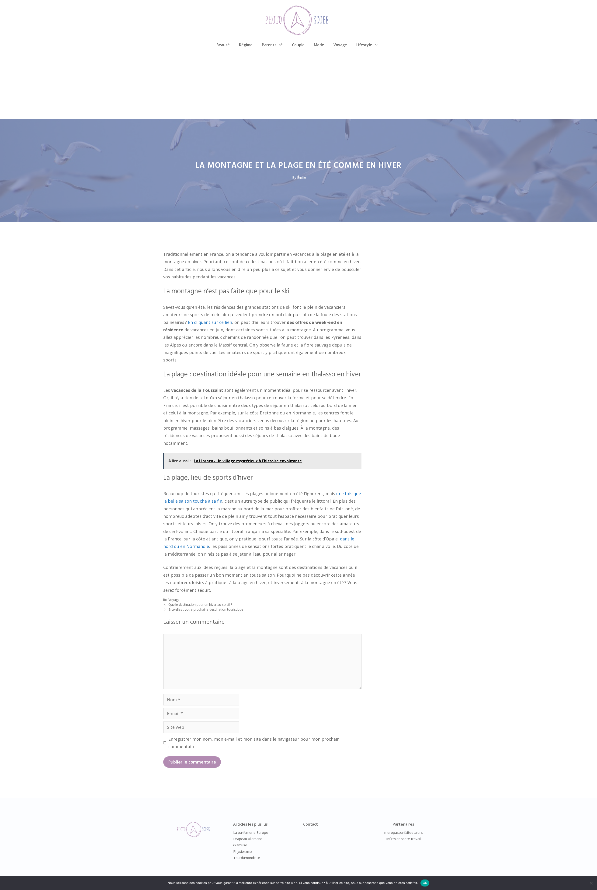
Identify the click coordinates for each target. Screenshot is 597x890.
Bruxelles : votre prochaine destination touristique (205, 609)
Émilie (301, 177)
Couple (298, 44)
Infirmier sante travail (403, 838)
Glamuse (240, 845)
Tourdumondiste (246, 857)
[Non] (591, 883)
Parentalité (272, 44)
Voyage (340, 44)
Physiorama (242, 851)
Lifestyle (364, 44)
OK (425, 883)
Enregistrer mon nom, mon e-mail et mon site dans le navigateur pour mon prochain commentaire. (254, 742)
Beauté (223, 44)
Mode (319, 44)
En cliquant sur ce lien (210, 322)
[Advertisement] (298, 84)
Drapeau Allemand (247, 838)
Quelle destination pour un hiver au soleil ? (200, 604)
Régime (246, 44)
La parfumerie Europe (250, 832)
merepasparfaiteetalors (403, 832)
